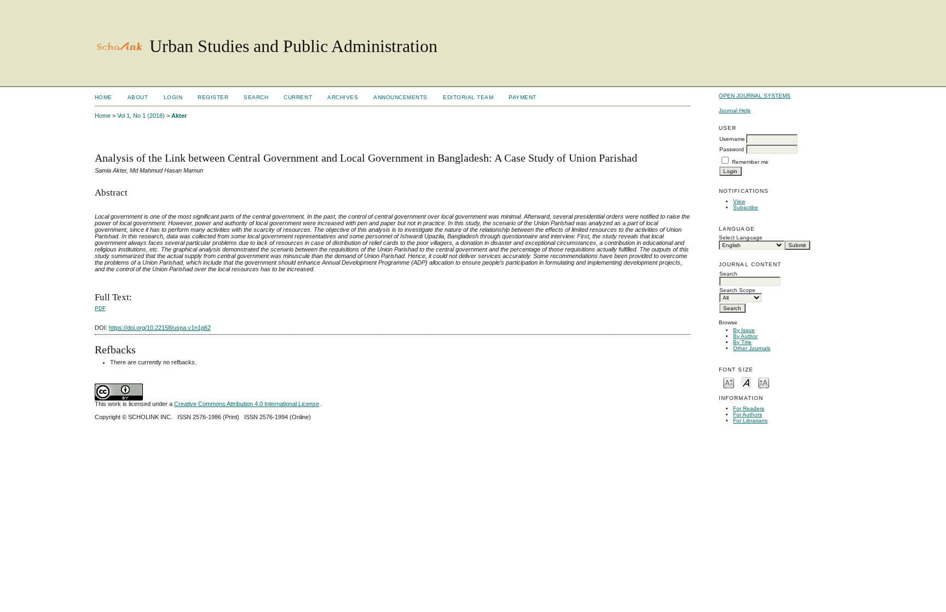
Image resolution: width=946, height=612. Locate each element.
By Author (745, 336)
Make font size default (746, 382)
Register (213, 97)
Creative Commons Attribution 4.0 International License (246, 404)
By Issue (744, 330)
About (138, 97)
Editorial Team (468, 97)
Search (256, 97)
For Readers (748, 408)
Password (731, 149)
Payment (523, 97)
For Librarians (750, 420)
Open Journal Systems (755, 96)
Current (298, 97)
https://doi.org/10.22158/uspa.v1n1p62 (160, 327)
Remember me (750, 162)
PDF (100, 308)
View (739, 201)
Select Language (741, 237)
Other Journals (751, 348)
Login (173, 97)
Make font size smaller (728, 382)
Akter (179, 115)
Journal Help (735, 110)
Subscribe (745, 207)
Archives (342, 97)
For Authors (747, 414)
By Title (742, 342)
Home (103, 97)
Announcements (400, 97)
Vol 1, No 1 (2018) (141, 115)
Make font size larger (763, 382)
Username (732, 139)
